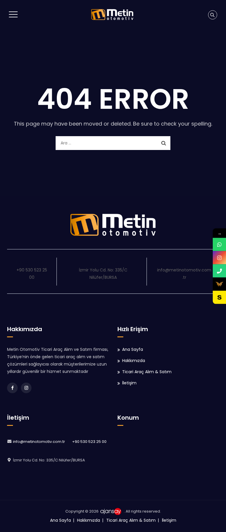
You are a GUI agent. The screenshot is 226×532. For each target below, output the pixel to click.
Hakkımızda (133, 360)
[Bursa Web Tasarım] (111, 511)
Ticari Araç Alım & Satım (147, 372)
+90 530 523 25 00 (89, 441)
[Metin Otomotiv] (112, 14)
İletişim (129, 383)
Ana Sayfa (132, 349)
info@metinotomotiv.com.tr (39, 441)
